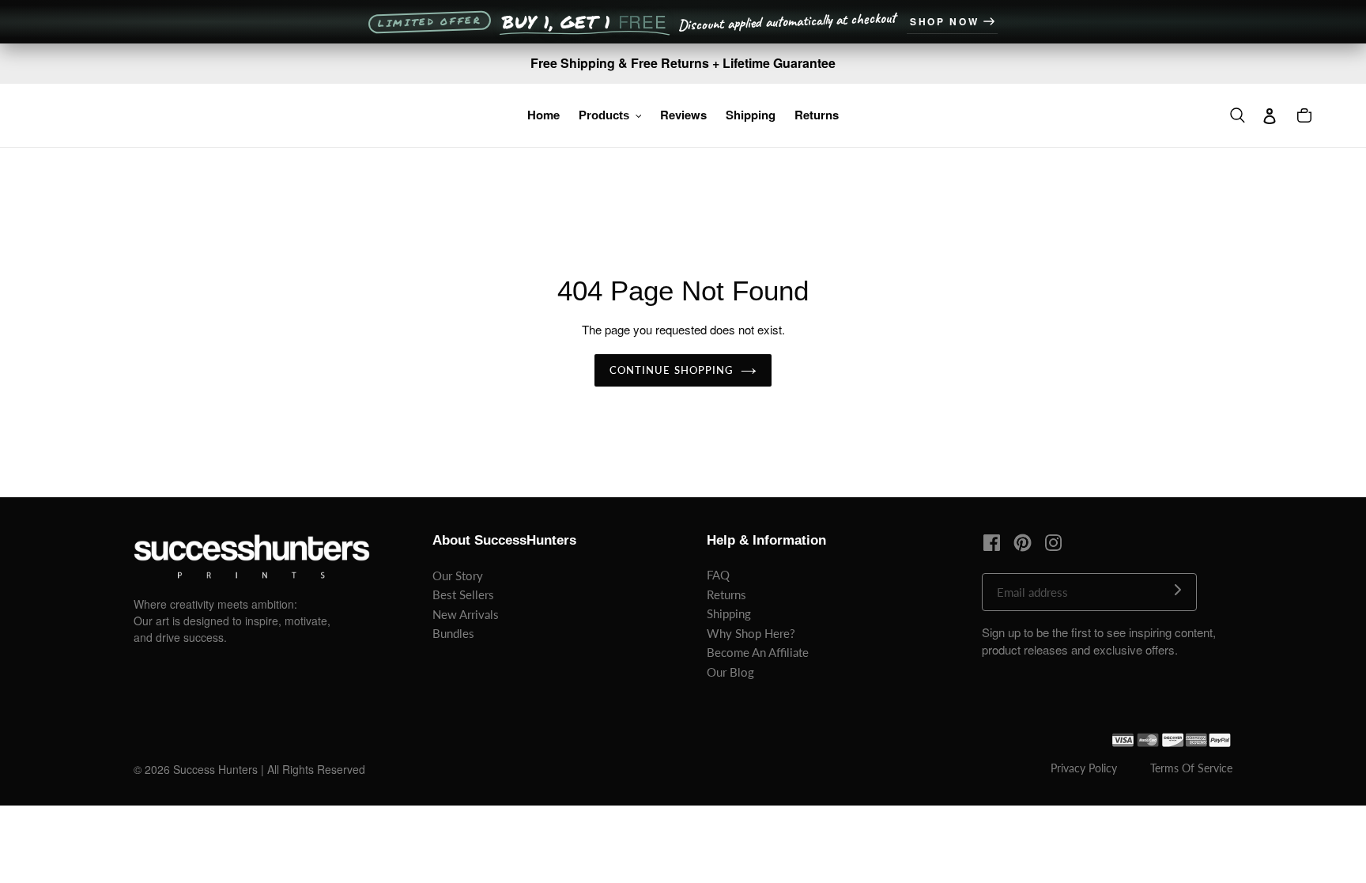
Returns (726, 594)
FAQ (718, 575)
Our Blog (730, 672)
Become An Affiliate (758, 652)
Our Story (457, 575)
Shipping (729, 613)
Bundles (453, 633)
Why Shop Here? (751, 633)
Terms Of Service (1191, 768)
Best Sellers (463, 594)
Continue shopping (671, 370)
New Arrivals (465, 614)
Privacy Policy (1084, 768)
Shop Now (944, 21)
